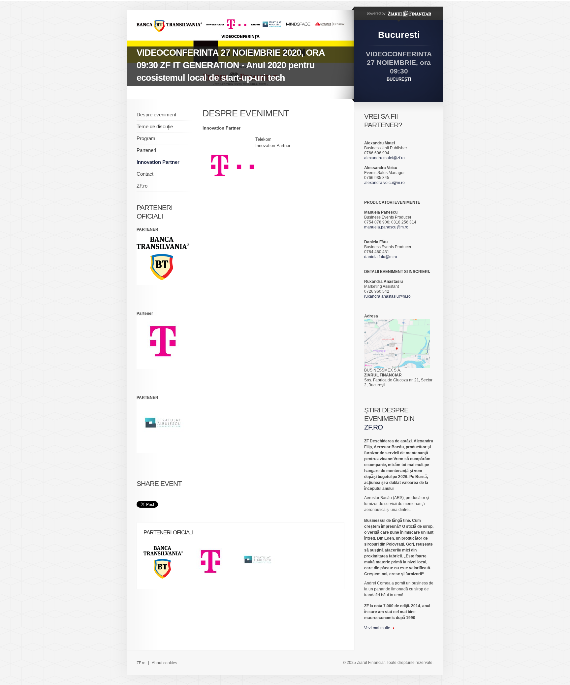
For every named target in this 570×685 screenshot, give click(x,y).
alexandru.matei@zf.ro (384, 158)
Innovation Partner (158, 162)
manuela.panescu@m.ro (386, 227)
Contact (145, 174)
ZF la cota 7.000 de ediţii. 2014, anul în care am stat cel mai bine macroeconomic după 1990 (397, 612)
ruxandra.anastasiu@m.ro (387, 296)
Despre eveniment (156, 114)
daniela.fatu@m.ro (380, 256)
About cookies (164, 663)
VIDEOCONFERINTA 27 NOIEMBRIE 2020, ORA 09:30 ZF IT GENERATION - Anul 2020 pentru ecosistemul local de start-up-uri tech (231, 65)
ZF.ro (142, 186)
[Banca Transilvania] (166, 564)
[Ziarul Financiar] (409, 13)
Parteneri (146, 150)
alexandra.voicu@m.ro (384, 182)
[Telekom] (214, 564)
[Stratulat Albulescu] (261, 564)
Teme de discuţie (155, 126)
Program (146, 138)
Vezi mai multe (377, 628)
